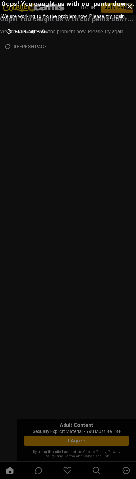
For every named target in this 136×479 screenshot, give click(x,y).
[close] (129, 6)
